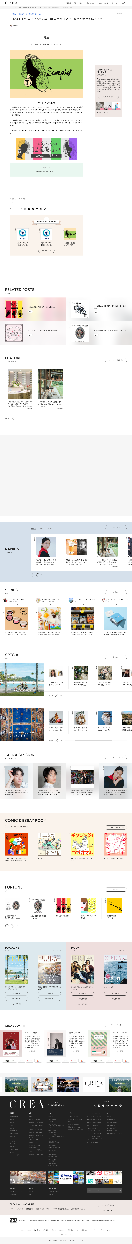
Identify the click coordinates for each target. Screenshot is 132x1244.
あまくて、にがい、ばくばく (94, 1133)
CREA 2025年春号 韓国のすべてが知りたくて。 (55, 1146)
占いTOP (116, 889)
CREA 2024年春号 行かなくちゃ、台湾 (53, 1164)
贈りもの (12, 1119)
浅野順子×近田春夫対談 (73, 1124)
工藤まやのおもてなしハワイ (36, 1129)
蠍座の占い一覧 (46, 251)
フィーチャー (13, 1146)
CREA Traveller (53, 1240)
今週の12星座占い (111, 1125)
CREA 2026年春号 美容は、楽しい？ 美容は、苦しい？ (56, 1126)
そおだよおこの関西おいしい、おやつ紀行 (36, 1136)
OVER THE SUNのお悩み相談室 (75, 1129)
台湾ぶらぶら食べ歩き (34, 1119)
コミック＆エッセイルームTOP (116, 827)
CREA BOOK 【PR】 (15, 1194)
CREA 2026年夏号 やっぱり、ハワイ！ (53, 1120)
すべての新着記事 (14, 1117)
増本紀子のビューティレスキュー (36, 1155)
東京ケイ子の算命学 (111, 1128)
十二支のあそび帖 (91, 1128)
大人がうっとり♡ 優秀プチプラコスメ (36, 1150)
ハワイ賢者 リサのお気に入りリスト (36, 1126)
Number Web (63, 1240)
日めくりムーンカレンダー (113, 1131)
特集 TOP (116, 657)
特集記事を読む (16, 999)
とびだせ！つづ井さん (92, 1125)
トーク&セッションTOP (73, 1117)
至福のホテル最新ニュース (35, 1132)
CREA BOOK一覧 (116, 1025)
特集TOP (50, 1117)
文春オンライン (73, 1240)
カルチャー (12, 1128)
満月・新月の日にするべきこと (114, 1133)
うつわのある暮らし (34, 1142)
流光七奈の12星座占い (112, 1122)
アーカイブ (12, 1144)
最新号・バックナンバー (16, 1191)
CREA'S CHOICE (14, 1149)
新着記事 (68, 3)
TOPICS (11, 1152)
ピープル (31, 1191)
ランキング (12, 1141)
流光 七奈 (15, 25)
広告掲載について (72, 1230)
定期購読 (83, 1230)
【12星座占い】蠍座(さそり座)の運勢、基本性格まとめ (25, 14)
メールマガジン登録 (108, 1205)
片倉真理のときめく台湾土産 (36, 1122)
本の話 (81, 1240)
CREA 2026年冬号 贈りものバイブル (52, 1131)
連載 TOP (116, 592)
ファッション (13, 1136)
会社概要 (36, 1230)
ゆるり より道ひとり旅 (92, 1142)
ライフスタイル (13, 1131)
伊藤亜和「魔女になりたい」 (94, 1119)
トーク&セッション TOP (116, 757)
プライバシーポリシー (106, 1230)
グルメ (11, 1125)
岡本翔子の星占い (111, 1119)
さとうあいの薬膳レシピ (35, 1140)
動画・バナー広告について (58, 1230)
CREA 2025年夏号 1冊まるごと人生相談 (53, 1142)
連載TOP (31, 1117)
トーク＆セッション (90, 3)
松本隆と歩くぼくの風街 (74, 1127)
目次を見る (16, 993)
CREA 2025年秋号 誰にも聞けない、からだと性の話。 (56, 1136)
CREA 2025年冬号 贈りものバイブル (52, 1151)
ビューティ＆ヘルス (14, 1133)
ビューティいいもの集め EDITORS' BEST (35, 1146)
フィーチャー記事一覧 (116, 360)
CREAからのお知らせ (15, 1155)
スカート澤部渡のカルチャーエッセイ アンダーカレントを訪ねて (94, 1138)
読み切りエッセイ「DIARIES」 (94, 1122)
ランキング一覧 (116, 527)
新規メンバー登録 (108, 97)
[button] (7, 418)
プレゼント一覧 (100, 113)
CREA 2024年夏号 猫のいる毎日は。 (52, 1160)
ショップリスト (16, 1004)
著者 (30, 1194)
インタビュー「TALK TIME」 (94, 1131)
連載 (75, 3)
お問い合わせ (46, 1230)
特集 (80, 3)
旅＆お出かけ (13, 1122)
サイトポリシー (94, 1230)
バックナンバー (54, 951)
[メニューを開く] (123, 3)
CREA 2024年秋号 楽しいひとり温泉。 (53, 1155)
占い (117, 3)
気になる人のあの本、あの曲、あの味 (75, 1120)
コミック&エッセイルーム (106, 3)
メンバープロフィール (53, 1191)
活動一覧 (50, 1194)
